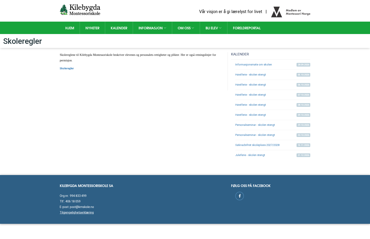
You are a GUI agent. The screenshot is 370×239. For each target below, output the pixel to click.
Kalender (119, 27)
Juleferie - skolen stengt (272, 155)
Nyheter (92, 27)
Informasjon (151, 27)
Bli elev (212, 27)
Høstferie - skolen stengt (272, 74)
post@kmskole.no (82, 207)
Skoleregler (67, 68)
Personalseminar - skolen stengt (272, 124)
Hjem (69, 27)
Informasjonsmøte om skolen (272, 64)
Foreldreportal (247, 27)
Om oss (184, 27)
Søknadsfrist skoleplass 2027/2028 (272, 145)
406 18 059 (73, 201)
